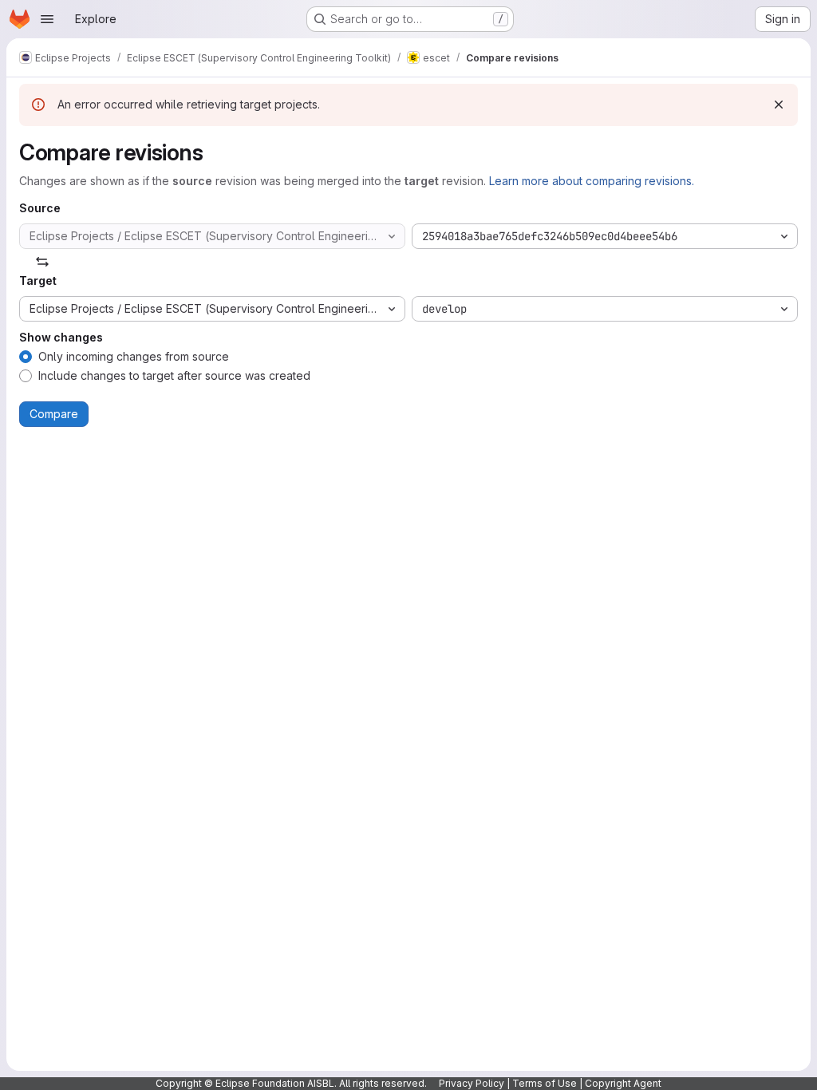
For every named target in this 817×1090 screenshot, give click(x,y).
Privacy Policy (471, 1083)
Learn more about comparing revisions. (591, 181)
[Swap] (42, 261)
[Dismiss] (778, 104)
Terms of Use (544, 1083)
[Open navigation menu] (47, 19)
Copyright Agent (623, 1083)
